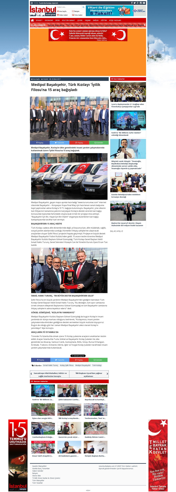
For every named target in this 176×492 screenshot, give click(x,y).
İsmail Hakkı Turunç (50, 365)
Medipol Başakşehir (83, 365)
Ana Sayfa (62, 11)
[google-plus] (138, 3)
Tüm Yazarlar (37, 483)
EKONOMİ (49, 20)
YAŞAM (88, 20)
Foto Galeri (78, 15)
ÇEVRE (79, 20)
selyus (88, 490)
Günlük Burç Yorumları (41, 468)
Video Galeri (63, 15)
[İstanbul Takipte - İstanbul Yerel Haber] (43, 10)
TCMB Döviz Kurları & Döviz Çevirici (46, 478)
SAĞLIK (96, 20)
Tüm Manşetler (38, 480)
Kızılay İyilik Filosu (67, 365)
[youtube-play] (144, 3)
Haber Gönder (37, 471)
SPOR (57, 20)
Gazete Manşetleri (39, 466)
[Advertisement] (88, 59)
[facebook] (132, 3)
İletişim (76, 11)
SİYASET (39, 20)
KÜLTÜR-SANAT (68, 20)
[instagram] (141, 3)
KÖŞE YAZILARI (115, 20)
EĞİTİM (104, 20)
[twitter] (135, 3)
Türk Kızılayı (96, 365)
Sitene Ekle (36, 476)
